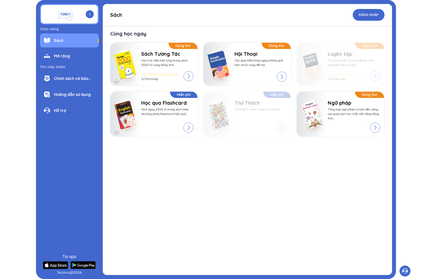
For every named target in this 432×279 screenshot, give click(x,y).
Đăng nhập (368, 14)
